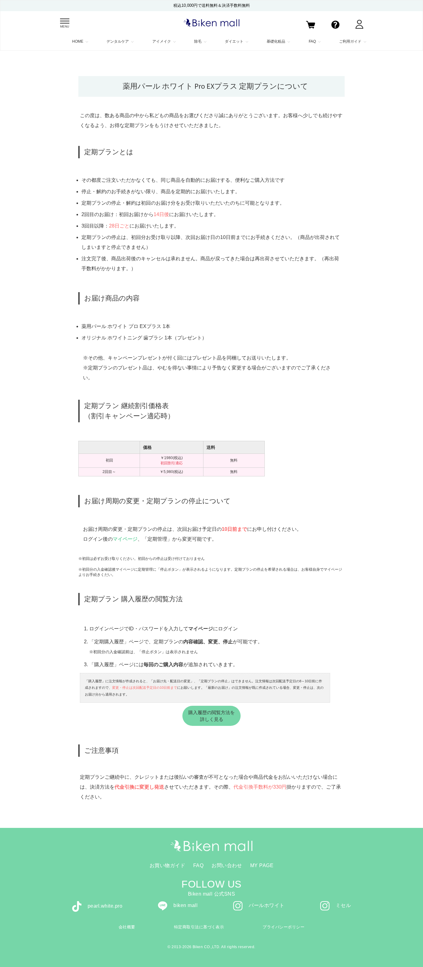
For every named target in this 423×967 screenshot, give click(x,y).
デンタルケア (118, 41)
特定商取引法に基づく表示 (199, 927)
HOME (77, 41)
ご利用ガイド (350, 41)
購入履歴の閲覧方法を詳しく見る (211, 716)
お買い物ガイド (167, 865)
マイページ (125, 539)
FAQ (312, 41)
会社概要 (127, 927)
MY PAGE (261, 865)
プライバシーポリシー (283, 927)
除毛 (198, 41)
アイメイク (161, 41)
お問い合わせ (227, 865)
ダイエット (234, 41)
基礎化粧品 (276, 41)
